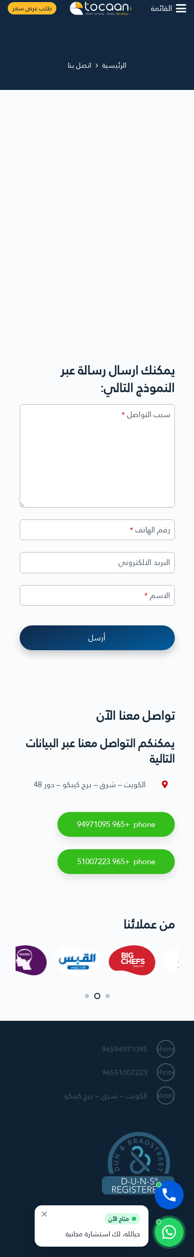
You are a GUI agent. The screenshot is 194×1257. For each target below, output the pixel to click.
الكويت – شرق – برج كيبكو (105, 1096)
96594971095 (124, 1049)
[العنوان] (100, 9)
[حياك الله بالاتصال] (169, 1195)
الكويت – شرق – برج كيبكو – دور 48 (90, 784)
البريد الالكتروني (144, 563)
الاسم (157, 596)
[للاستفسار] (169, 1232)
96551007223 (124, 1072)
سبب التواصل (146, 415)
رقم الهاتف (150, 530)
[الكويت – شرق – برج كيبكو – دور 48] (160, 784)
